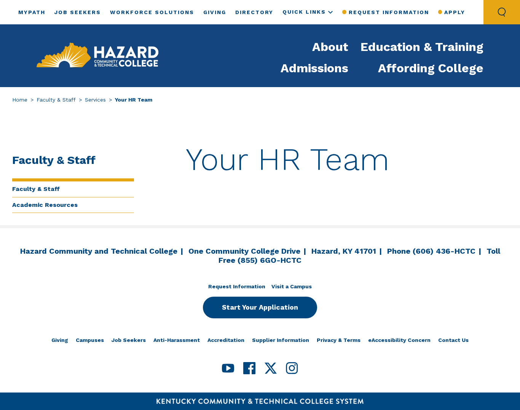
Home (19, 100)
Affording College (430, 68)
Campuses (90, 340)
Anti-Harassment (176, 340)
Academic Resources (45, 204)
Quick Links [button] (304, 12)
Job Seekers (77, 12)
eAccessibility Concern (399, 340)
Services (95, 100)
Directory (254, 12)
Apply (454, 12)
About (330, 47)
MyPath (31, 12)
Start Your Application (260, 307)
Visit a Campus (291, 286)
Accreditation (225, 340)
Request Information (389, 12)
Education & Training (421, 47)
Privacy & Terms (338, 340)
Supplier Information (280, 340)
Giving (214, 12)
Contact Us (453, 340)
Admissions (314, 68)
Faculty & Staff (56, 100)
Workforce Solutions (152, 12)
